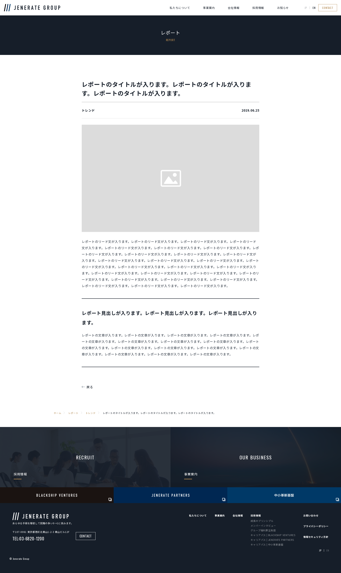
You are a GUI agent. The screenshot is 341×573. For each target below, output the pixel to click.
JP (305, 7)
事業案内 (209, 8)
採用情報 (258, 8)
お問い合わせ (311, 515)
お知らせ (283, 8)
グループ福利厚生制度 (263, 530)
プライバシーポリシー (316, 526)
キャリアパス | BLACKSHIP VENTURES (273, 535)
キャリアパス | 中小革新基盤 (267, 544)
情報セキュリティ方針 (315, 536)
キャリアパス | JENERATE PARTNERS (272, 539)
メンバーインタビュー (263, 525)
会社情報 (233, 8)
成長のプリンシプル (262, 520)
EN (314, 7)
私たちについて (180, 8)
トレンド (88, 110)
